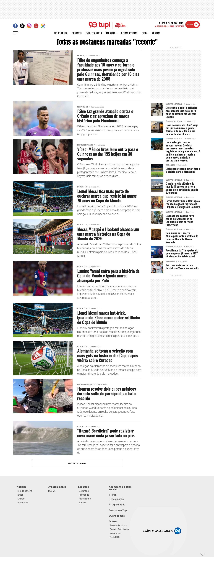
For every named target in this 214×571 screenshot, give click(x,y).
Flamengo (84, 494)
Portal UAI (115, 537)
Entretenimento (94, 33)
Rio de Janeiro (61, 33)
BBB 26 (52, 490)
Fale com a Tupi (118, 510)
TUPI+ (112, 495)
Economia (23, 502)
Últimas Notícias (128, 33)
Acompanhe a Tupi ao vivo (120, 488)
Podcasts (76, 33)
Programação (117, 499)
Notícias (21, 486)
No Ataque (115, 533)
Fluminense (85, 498)
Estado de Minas (118, 525)
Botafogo (84, 490)
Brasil (20, 494)
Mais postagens (77, 463)
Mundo (21, 498)
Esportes (110, 33)
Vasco (82, 502)
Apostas (156, 33)
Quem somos (117, 515)
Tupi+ (144, 33)
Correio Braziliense (119, 529)
